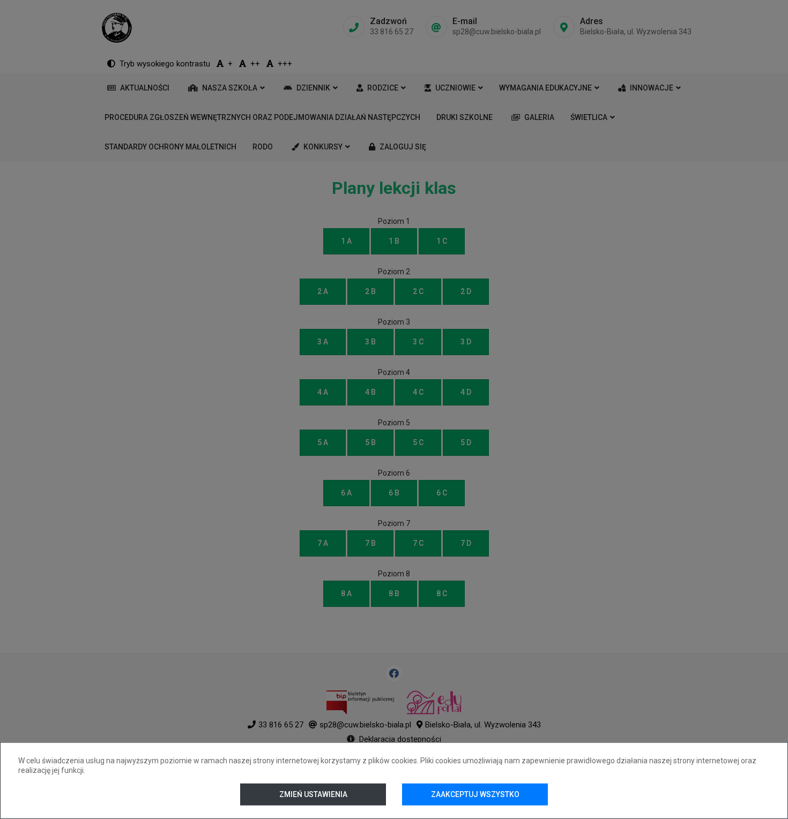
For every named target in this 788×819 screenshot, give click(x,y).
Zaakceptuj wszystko (475, 794)
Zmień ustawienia (313, 794)
